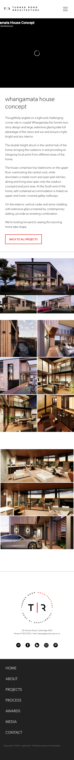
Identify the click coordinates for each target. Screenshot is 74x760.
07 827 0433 (25, 633)
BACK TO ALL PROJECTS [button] (23, 239)
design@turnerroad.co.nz (49, 633)
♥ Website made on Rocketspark (46, 745)
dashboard (26, 745)
